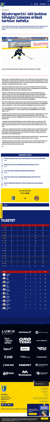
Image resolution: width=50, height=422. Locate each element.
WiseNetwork (25, 408)
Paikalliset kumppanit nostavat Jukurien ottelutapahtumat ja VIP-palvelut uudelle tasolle (24, 158)
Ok (44, 418)
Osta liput (5, 205)
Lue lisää (17, 420)
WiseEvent (17, 408)
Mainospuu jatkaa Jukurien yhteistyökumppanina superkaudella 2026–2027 (21, 164)
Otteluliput (43, 4)
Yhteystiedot (3, 401)
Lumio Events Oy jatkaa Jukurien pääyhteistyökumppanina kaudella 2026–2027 (22, 177)
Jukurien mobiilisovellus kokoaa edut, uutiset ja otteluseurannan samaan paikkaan (23, 183)
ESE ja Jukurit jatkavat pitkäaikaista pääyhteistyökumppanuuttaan (19, 170)
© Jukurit (3, 408)
